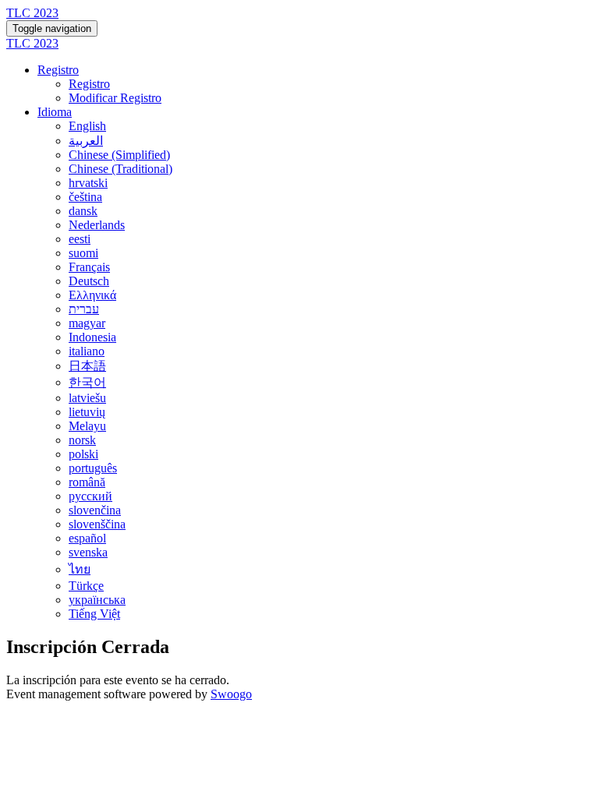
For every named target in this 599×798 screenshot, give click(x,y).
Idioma (54, 111)
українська (97, 599)
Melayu (87, 426)
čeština (85, 196)
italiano (87, 351)
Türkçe (86, 585)
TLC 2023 (32, 12)
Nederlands (97, 224)
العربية (86, 140)
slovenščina (97, 524)
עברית (84, 309)
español (87, 538)
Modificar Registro (115, 97)
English (87, 125)
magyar (87, 323)
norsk (82, 440)
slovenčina (95, 510)
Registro (58, 69)
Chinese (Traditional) (120, 168)
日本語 (87, 366)
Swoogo (231, 694)
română (87, 482)
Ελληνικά (92, 295)
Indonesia (92, 337)
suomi (83, 253)
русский (90, 496)
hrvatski (88, 182)
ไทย (79, 569)
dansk (83, 210)
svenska (88, 552)
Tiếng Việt (94, 613)
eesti (79, 238)
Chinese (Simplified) (119, 154)
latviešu (87, 397)
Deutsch (89, 281)
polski (83, 454)
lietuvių (87, 411)
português (93, 468)
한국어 (87, 382)
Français (89, 267)
